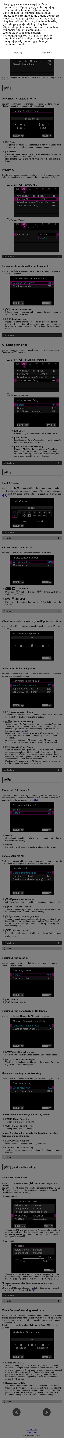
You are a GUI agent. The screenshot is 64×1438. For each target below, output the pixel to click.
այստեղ (50, 18)
